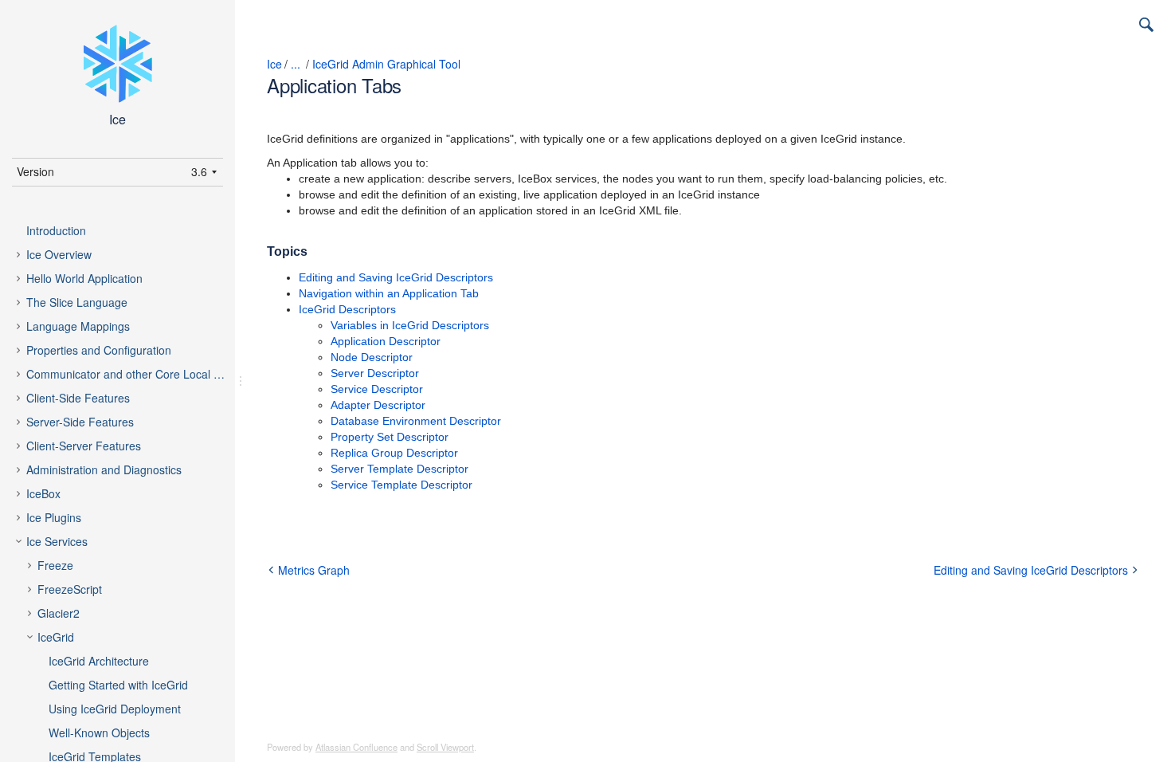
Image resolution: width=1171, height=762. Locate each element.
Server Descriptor (375, 373)
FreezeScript (69, 589)
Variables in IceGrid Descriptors (410, 325)
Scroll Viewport (445, 746)
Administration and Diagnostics (104, 469)
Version (35, 171)
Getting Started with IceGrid (118, 685)
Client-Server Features (83, 446)
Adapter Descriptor (378, 405)
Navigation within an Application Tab (389, 293)
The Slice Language (76, 302)
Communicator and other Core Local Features (139, 374)
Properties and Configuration (98, 350)
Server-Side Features (80, 422)
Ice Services (57, 541)
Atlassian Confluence (356, 746)
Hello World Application (84, 278)
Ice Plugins (53, 517)
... (295, 64)
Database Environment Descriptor (416, 420)
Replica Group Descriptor (394, 452)
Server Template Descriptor (399, 468)
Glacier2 (58, 613)
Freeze (55, 565)
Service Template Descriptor (401, 484)
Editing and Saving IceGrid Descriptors (396, 277)
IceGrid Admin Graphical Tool (386, 64)
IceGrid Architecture (99, 661)
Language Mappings (78, 326)
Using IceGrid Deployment (115, 709)
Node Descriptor (372, 357)
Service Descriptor (377, 389)
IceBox (43, 493)
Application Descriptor (386, 341)
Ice (274, 64)
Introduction (56, 230)
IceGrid (55, 637)
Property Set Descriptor (389, 436)
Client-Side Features (78, 398)
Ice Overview (59, 254)
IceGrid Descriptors (347, 309)
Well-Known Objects (99, 732)
